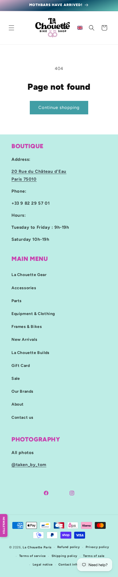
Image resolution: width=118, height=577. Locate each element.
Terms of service (32, 556)
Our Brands (22, 391)
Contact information (74, 564)
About (17, 404)
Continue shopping (59, 107)
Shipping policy (65, 556)
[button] (11, 27)
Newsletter (3, 525)
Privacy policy (97, 547)
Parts (16, 300)
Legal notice (43, 564)
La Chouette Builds (30, 352)
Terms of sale (94, 556)
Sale (15, 378)
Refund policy (68, 547)
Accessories (23, 287)
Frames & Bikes (26, 326)
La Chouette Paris (37, 547)
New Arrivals (24, 339)
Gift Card (20, 365)
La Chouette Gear (29, 274)
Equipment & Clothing (33, 313)
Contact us (22, 417)
